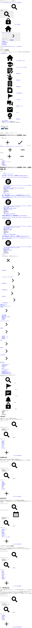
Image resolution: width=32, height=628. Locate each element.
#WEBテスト (4, 616)
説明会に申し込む (6, 190)
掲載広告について (4, 365)
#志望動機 (3, 615)
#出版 (3, 443)
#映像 (3, 532)
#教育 (3, 441)
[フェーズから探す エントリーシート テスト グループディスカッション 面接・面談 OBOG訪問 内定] (5, 604)
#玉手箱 (3, 619)
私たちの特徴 (4, 315)
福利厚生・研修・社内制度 (6, 316)
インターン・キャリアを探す (6, 32)
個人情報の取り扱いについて (6, 372)
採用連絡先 (3, 338)
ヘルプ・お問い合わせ (5, 369)
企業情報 (3, 160)
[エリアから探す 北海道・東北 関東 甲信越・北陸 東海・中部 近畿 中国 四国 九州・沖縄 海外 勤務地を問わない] (4, 430)
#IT (2, 446)
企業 (2, 413)
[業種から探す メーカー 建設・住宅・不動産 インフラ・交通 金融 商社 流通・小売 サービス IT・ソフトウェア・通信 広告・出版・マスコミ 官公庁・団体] (5, 428)
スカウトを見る (4, 44)
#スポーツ (3, 489)
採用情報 (3, 162)
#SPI (2, 617)
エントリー (5, 189)
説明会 (3, 163)
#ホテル (3, 481)
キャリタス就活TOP (5, 120)
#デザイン (3, 447)
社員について (4, 318)
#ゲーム (3, 445)
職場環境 (3, 317)
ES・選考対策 (4, 165)
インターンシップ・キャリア (6, 161)
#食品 (3, 482)
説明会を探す (12, 40)
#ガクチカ (3, 618)
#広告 (3, 575)
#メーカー (3, 448)
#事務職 (3, 533)
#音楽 (3, 486)
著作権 (3, 368)
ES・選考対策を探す (5, 42)
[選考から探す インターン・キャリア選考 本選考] (5, 603)
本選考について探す (8, 40)
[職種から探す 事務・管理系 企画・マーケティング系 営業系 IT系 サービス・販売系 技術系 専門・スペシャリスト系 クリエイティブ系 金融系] (5, 429)
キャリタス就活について (5, 364)
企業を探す (3, 41)
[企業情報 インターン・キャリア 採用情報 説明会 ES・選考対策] (3, 10)
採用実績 (3, 337)
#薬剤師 (3, 442)
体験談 (3, 164)
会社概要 (3, 319)
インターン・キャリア (5, 410)
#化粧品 (3, 483)
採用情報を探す (12, 39)
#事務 (3, 571)
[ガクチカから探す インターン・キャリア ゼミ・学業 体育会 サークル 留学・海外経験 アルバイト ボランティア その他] (5, 605)
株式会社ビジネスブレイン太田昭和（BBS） (8, 121)
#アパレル (3, 440)
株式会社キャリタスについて (6, 371)
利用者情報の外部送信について (6, 373)
